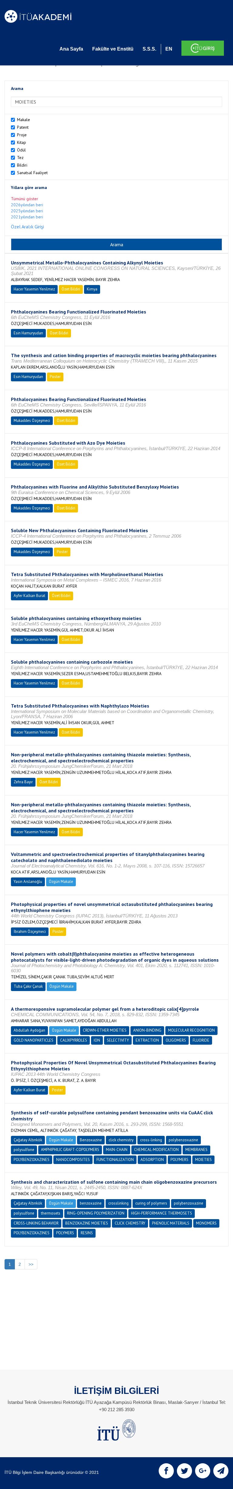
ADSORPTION (152, 1159)
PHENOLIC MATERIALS (170, 1223)
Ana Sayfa (71, 48)
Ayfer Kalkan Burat (29, 595)
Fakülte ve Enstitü (112, 48)
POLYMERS (179, 1159)
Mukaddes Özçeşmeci (32, 420)
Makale (23, 119)
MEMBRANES (196, 1149)
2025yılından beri (27, 211)
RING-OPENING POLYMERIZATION (95, 1213)
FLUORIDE (201, 1040)
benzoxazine (91, 1203)
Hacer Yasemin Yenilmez (34, 289)
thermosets (50, 1213)
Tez (20, 157)
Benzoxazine (91, 1139)
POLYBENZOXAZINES (31, 1159)
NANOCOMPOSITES (73, 1159)
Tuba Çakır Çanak (28, 986)
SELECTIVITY (118, 1040)
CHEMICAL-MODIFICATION (156, 1149)
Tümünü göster (24, 198)
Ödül (21, 150)
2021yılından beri (27, 217)
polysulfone (24, 1149)
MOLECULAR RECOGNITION (191, 1030)
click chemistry (121, 1139)
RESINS (87, 1232)
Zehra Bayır (23, 781)
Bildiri (22, 165)
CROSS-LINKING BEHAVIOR (36, 1223)
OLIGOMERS (176, 1040)
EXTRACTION (147, 1040)
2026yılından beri (27, 204)
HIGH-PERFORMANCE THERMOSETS (161, 1213)
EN (168, 48)
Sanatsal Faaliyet (32, 172)
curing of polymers (151, 1203)
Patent (23, 127)
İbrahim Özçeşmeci (30, 931)
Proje (22, 135)
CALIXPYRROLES (73, 1040)
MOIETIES (203, 1159)
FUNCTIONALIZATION (115, 1159)
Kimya (92, 289)
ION (97, 1040)
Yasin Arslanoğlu (28, 881)
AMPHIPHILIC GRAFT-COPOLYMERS (70, 1149)
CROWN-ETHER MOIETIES (105, 1030)
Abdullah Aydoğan (29, 1030)
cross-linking (151, 1139)
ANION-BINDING (147, 1030)
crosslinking (118, 1203)
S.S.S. (149, 48)
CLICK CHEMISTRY (130, 1223)
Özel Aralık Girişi (27, 227)
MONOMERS (206, 1223)
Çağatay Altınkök (28, 1139)
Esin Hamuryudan (28, 333)
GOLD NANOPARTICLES (33, 1040)
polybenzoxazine (183, 1139)
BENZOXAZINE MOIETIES (86, 1223)
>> (31, 1264)
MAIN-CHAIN (116, 1149)
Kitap (21, 142)
